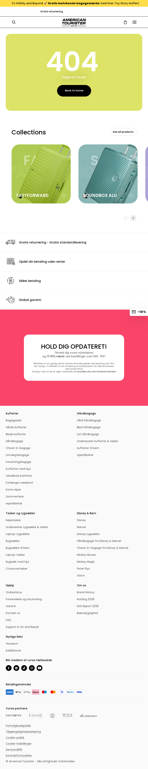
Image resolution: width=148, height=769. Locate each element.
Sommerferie (15, 496)
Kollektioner (13, 650)
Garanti (11, 606)
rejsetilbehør (14, 503)
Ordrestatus (14, 592)
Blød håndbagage (89, 427)
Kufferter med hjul (18, 469)
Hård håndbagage (89, 420)
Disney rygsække (88, 534)
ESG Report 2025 (88, 606)
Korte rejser (13, 490)
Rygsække (12, 541)
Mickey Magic (86, 562)
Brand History (85, 592)
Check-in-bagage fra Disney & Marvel (102, 548)
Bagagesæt (14, 420)
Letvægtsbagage (17, 455)
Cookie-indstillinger (19, 744)
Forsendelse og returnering (24, 599)
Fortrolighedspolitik (18, 726)
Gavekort (12, 644)
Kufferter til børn (88, 448)
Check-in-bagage (18, 448)
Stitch (81, 575)
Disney (81, 520)
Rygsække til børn (17, 548)
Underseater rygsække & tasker (27, 527)
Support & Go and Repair (22, 627)
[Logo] (74, 23)
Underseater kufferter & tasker (97, 441)
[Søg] (14, 22)
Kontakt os (13, 613)
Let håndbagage (88, 434)
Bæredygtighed (87, 613)
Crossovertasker (17, 569)
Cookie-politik (15, 738)
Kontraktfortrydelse (19, 755)
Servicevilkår (14, 750)
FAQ (8, 620)
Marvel (81, 527)
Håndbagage (14, 441)
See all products (123, 131)
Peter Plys (83, 569)
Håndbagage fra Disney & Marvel (99, 541)
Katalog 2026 (85, 599)
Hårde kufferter (16, 427)
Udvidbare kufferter (19, 476)
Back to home (74, 90)
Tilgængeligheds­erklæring (23, 732)
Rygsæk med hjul (17, 562)
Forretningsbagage (18, 462)
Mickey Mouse (86, 555)
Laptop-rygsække (18, 534)
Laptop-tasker (15, 555)
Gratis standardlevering (77, 11)
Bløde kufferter (16, 434)
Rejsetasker (13, 520)
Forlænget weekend (19, 483)
